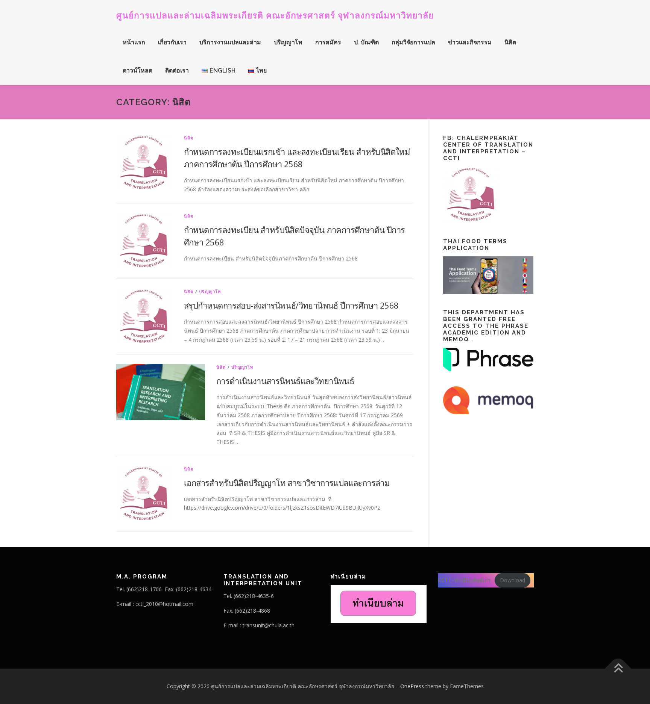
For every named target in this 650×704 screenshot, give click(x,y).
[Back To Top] (618, 669)
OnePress (412, 686)
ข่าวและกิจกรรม (470, 42)
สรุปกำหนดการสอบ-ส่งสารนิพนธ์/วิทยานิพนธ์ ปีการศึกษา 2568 (291, 305)
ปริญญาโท (288, 42)
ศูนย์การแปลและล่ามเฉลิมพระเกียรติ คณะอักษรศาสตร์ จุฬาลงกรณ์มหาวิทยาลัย (275, 15)
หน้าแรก (134, 42)
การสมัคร (328, 42)
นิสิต (510, 42)
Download (512, 580)
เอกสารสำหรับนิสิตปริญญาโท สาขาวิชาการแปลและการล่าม (287, 482)
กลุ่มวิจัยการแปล (413, 42)
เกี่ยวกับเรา (172, 42)
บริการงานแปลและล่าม (230, 42)
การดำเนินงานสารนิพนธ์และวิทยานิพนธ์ (285, 380)
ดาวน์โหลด (137, 70)
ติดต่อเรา (177, 70)
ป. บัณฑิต (366, 42)
